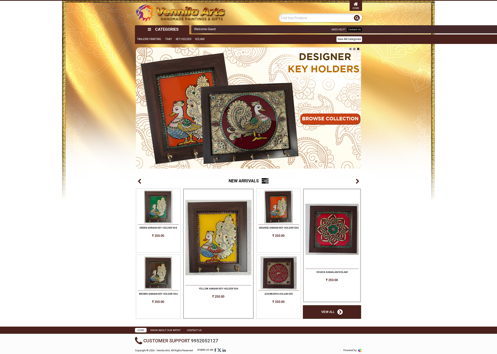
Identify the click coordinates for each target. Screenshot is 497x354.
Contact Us (354, 29)
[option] (248, 254)
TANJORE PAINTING (149, 39)
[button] (139, 181)
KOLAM (199, 39)
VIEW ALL (328, 312)
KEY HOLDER (183, 39)
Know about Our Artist (165, 330)
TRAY (168, 39)
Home (356, 8)
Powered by (350, 350)
